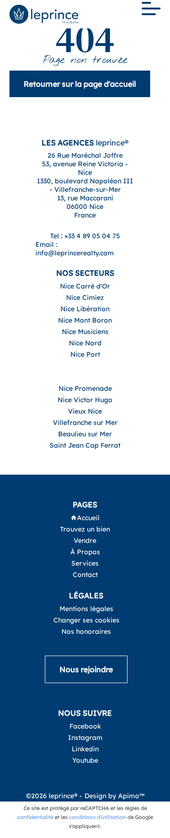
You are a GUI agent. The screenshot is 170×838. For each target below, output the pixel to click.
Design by (114, 796)
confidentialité (35, 817)
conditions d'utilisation (97, 817)
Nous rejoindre (86, 669)
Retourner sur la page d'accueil (80, 84)
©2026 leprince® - (54, 796)
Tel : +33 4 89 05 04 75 (85, 236)
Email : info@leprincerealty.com (74, 248)
